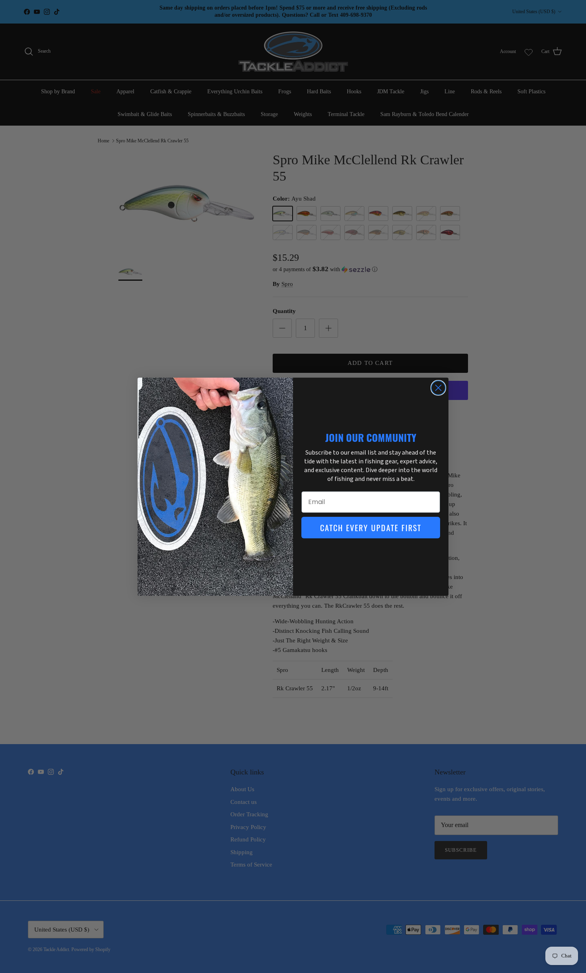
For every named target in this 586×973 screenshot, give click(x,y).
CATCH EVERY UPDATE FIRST (370, 528)
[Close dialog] (438, 388)
